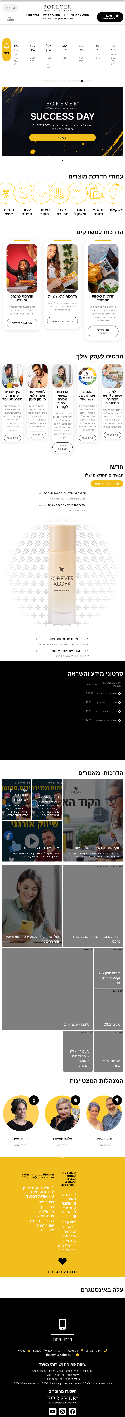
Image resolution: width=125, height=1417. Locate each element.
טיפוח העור (44, 211)
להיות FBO (32, 15)
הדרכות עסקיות (64, 18)
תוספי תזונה (98, 211)
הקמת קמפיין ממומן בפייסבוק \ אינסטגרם (17, 795)
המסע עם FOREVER (76, 15)
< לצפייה (63, 137)
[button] (62, 160)
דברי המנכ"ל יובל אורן (107, 702)
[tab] (103, 693)
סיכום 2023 (112, 1024)
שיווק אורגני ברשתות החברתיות (37, 847)
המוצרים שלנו (51, 15)
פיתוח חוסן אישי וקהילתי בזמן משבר (109, 978)
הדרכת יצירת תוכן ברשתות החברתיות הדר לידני (95, 711)
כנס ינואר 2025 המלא (107, 693)
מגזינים (46, 18)
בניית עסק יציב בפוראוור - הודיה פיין (101, 720)
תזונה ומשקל (80, 211)
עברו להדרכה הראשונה (103, 331)
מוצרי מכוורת (62, 211)
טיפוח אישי (9, 211)
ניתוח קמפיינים (48, 796)
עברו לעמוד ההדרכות (62, 321)
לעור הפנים (26, 211)
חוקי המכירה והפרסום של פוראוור (97, 847)
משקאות (115, 209)
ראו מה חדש (6, 53)
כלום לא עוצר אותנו (76, 1024)
